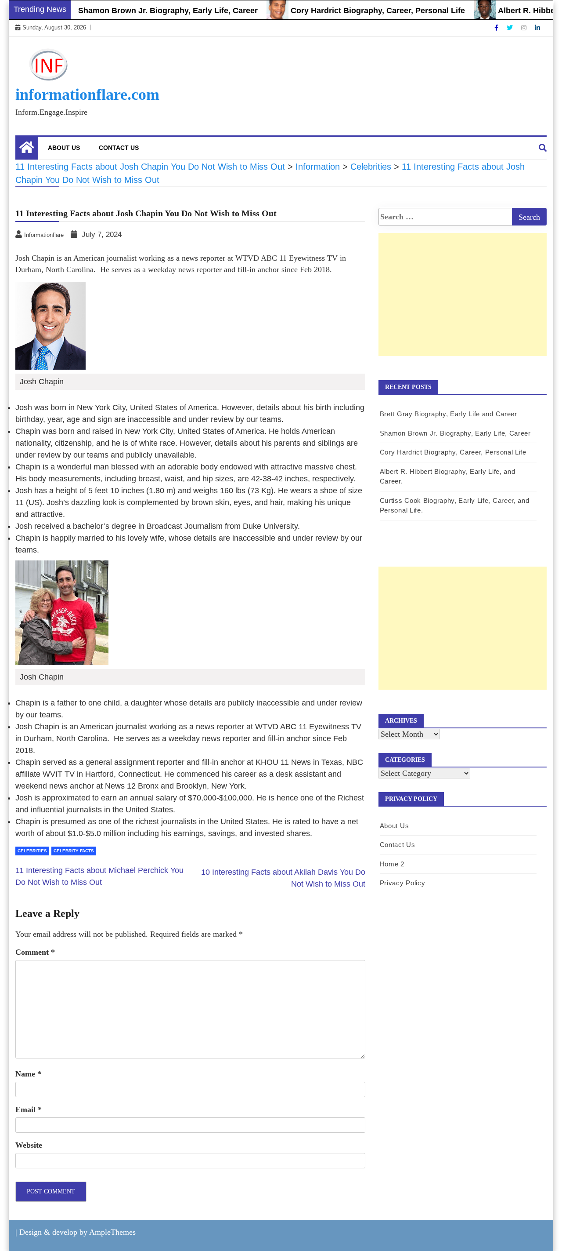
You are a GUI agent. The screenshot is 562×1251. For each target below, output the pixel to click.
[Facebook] (497, 27)
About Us (64, 147)
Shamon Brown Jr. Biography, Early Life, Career (152, 10)
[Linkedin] (537, 27)
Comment (35, 952)
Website (28, 1145)
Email (28, 1109)
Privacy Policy (402, 883)
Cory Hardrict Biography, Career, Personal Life (362, 10)
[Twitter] (511, 27)
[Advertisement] (462, 303)
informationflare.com (87, 94)
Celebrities (32, 850)
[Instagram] (524, 27)
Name (28, 1073)
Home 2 (392, 864)
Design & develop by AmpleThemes (77, 1232)
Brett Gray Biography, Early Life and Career (448, 414)
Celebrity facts (74, 850)
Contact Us (119, 147)
